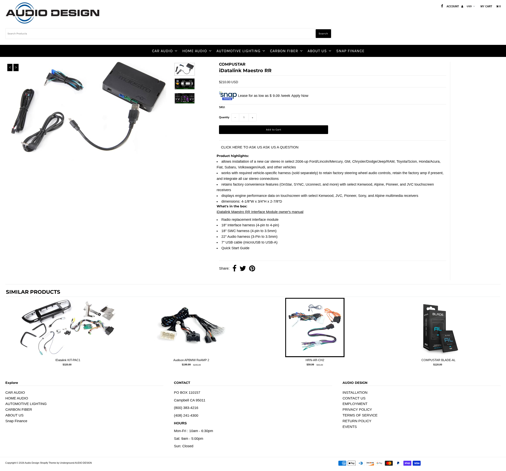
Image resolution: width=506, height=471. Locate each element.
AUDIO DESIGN (83, 463)
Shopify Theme (48, 463)
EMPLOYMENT (355, 404)
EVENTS (350, 427)
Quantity (224, 117)
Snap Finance (350, 51)
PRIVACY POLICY (357, 410)
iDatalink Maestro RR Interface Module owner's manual (260, 212)
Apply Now (299, 96)
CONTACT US (354, 398)
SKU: (222, 107)
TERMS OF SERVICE (360, 415)
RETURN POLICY (357, 421)
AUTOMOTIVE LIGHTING (238, 51)
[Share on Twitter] (243, 268)
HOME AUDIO (194, 51)
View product (67, 331)
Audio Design (32, 463)
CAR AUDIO (162, 51)
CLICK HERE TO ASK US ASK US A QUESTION (259, 147)
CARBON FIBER (284, 51)
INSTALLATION (355, 393)
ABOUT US (317, 51)
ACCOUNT (453, 6)
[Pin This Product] (252, 268)
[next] (496, 335)
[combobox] (168, 33)
